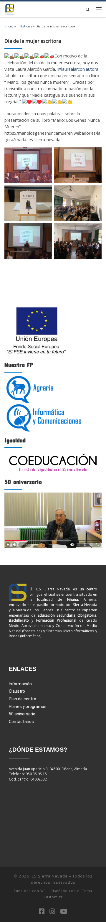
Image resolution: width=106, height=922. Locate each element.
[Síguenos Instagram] (52, 911)
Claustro (17, 691)
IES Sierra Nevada (49, 876)
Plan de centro (22, 699)
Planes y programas (28, 706)
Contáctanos (21, 721)
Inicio (8, 26)
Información (20, 683)
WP (43, 890)
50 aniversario (22, 714)
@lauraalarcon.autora (77, 69)
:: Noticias (24, 26)
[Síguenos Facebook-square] (41, 911)
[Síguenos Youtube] (63, 911)
